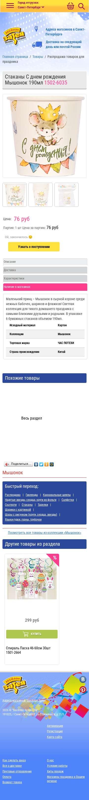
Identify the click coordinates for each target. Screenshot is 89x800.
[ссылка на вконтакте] (83, 679)
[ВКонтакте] (36, 463)
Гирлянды (32, 495)
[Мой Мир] (51, 463)
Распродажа (13, 495)
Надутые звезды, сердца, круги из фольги (30, 500)
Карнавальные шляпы (57, 495)
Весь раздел (31, 418)
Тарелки (43, 504)
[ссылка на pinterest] (83, 689)
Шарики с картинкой (18, 509)
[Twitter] (41, 463)
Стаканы (27, 504)
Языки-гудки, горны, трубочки (23, 519)
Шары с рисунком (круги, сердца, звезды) (31, 514)
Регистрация (55, 731)
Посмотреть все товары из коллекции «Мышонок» (44, 533)
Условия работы (57, 765)
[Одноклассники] (46, 463)
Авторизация (55, 726)
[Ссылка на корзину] (70, 6)
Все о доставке (12, 765)
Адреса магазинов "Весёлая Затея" (24, 700)
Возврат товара (12, 782)
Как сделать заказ (14, 760)
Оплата (6, 777)
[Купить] (18, 237)
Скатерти (11, 504)
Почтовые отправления (17, 771)
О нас (50, 760)
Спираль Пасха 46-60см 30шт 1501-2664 (28, 650)
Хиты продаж (55, 771)
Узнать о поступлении (34, 247)
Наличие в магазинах (17, 287)
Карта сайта (54, 737)
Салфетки (68, 500)
